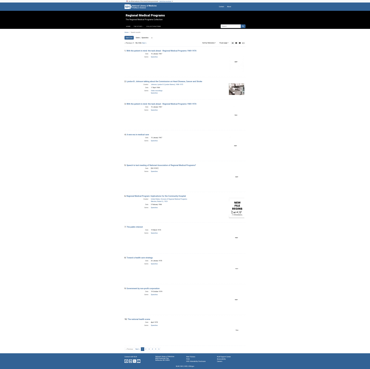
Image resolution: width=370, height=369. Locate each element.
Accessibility (221, 359)
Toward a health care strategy (140, 258)
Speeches (154, 57)
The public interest (135, 227)
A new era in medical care (138, 134)
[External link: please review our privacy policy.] (126, 361)
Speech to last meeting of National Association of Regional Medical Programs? (161, 165)
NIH (181, 366)
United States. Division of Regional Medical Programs (169, 199)
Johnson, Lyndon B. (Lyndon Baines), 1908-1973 (167, 84)
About (229, 7)
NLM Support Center (224, 357)
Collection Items (153, 26)
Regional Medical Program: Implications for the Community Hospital (156, 196)
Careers (219, 361)
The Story (138, 26)
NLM (177, 366)
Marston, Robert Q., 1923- (159, 201)
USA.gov (191, 366)
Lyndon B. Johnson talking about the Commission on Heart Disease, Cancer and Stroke (164, 81)
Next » (144, 43)
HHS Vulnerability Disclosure (196, 361)
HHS (185, 366)
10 (223, 43)
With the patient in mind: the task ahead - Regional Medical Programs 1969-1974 (161, 51)
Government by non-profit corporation (143, 288)
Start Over (129, 38)
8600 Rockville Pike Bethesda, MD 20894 (162, 359)
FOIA (188, 359)
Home (128, 26)
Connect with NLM (130, 357)
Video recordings (156, 91)
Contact (221, 7)
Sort (208, 43)
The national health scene (139, 319)
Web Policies (190, 357)
